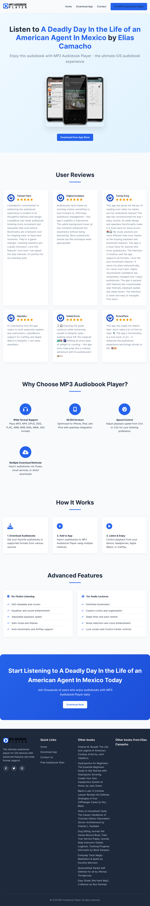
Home (68, 6)
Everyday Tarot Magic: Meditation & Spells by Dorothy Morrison (90, 859)
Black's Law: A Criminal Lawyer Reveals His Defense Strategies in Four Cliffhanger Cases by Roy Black (93, 798)
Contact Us (46, 757)
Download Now (75, 704)
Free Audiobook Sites (52, 762)
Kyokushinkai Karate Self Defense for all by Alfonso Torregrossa (92, 871)
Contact (101, 6)
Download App (84, 6)
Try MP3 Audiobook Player (129, 6)
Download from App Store (75, 137)
